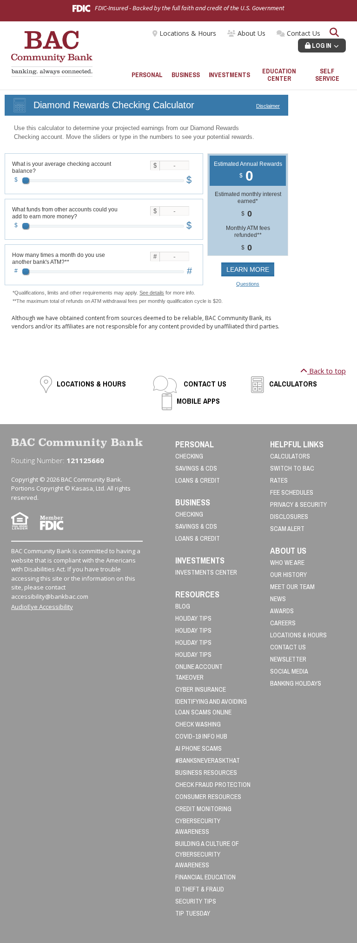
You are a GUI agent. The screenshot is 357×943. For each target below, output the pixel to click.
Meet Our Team (292, 587)
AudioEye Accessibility (42, 606)
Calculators (293, 384)
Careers (283, 623)
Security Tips (195, 901)
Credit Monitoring (203, 809)
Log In (321, 45)
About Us (251, 33)
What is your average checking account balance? (61, 167)
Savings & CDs (196, 468)
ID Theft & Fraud (199, 889)
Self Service (327, 75)
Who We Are (287, 562)
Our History (288, 574)
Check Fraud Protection (213, 784)
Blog (182, 606)
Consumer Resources (208, 796)
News (278, 599)
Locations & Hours (187, 33)
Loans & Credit (197, 480)
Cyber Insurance (200, 689)
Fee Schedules (291, 492)
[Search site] (334, 33)
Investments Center (206, 572)
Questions (247, 284)
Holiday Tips (193, 618)
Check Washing (198, 724)
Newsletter (288, 659)
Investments (229, 75)
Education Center (279, 75)
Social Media (289, 671)
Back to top (326, 370)
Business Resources (206, 772)
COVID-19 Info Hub (201, 736)
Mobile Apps (198, 401)
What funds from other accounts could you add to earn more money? (65, 213)
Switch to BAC (292, 468)
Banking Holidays (295, 683)
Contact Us (303, 33)
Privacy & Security (298, 504)
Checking (189, 456)
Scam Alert (287, 528)
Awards (282, 611)
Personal (147, 75)
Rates (279, 480)
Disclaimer (268, 106)
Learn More (247, 269)
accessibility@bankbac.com (49, 596)
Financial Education (205, 877)
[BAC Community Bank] (52, 53)
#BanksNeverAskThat (207, 760)
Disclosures (289, 516)
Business (186, 75)
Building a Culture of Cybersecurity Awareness (207, 854)
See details (151, 292)
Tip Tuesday (192, 913)
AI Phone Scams (198, 748)
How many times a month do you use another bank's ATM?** (58, 258)
